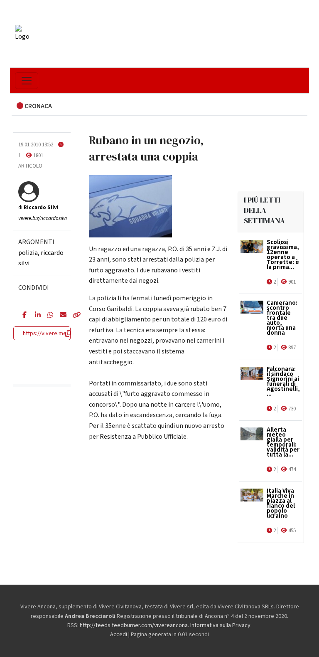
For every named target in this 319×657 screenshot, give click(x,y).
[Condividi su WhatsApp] (47, 315)
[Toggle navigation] (26, 80)
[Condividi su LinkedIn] (35, 315)
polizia (28, 252)
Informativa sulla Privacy (220, 625)
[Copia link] (72, 315)
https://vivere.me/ (46, 333)
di (38, 207)
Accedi (118, 634)
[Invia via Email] (60, 315)
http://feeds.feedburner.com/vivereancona (134, 625)
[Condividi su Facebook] (22, 315)
